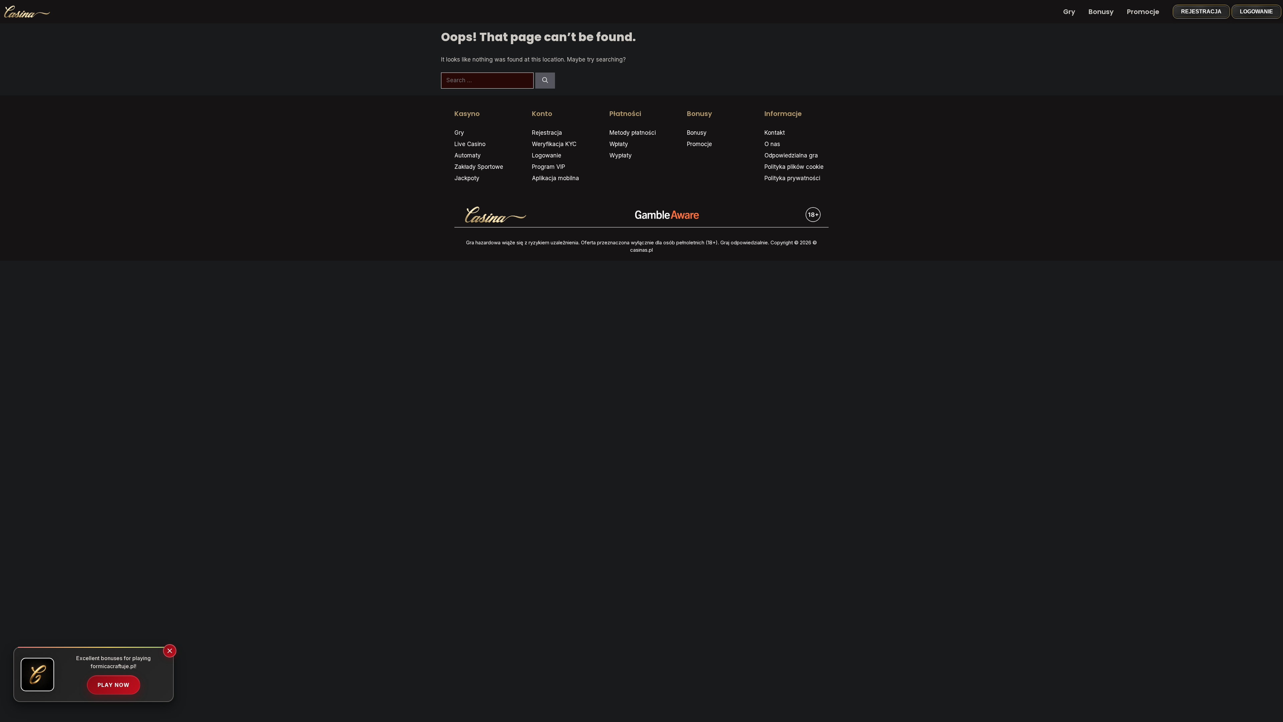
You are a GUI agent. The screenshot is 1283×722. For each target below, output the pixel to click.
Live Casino (469, 144)
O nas (772, 144)
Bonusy (1101, 11)
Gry (1069, 11)
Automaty (467, 155)
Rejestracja (1201, 11)
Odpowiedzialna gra (791, 155)
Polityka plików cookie (794, 166)
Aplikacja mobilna (555, 178)
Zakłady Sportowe (478, 166)
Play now (114, 685)
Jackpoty (466, 178)
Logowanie (1256, 11)
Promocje (1143, 11)
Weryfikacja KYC (554, 144)
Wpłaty (618, 144)
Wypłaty (620, 155)
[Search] (545, 81)
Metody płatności (632, 132)
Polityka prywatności (792, 178)
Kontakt (774, 132)
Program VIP (548, 166)
